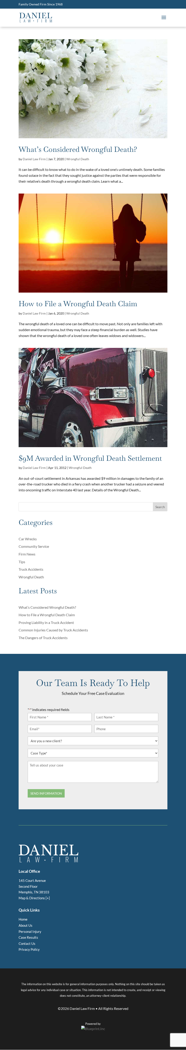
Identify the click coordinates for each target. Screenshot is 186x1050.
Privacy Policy (29, 949)
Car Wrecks (28, 539)
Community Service (34, 546)
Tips (22, 562)
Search (160, 507)
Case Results (28, 937)
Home (23, 919)
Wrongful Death (77, 159)
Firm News (27, 554)
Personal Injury (30, 931)
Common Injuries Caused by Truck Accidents (53, 630)
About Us (25, 925)
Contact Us (27, 943)
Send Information (46, 793)
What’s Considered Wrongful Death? (78, 149)
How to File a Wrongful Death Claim (78, 303)
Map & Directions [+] (34, 898)
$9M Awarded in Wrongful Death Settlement (90, 458)
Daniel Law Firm (34, 159)
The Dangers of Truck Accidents (43, 637)
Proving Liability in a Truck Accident (46, 622)
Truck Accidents (31, 569)
